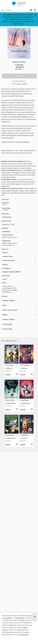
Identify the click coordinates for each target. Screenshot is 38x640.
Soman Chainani (11, 403)
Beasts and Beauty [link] (10, 400)
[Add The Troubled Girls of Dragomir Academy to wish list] (32, 374)
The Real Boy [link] (24, 435)
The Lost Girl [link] (9, 365)
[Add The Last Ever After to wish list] (17, 444)
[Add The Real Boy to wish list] (32, 444)
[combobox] (15, 10)
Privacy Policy (19, 618)
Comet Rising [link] (24, 400)
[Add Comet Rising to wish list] (32, 409)
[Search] (2, 10)
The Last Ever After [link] (10, 435)
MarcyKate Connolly (27, 403)
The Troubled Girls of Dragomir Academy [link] (25, 365)
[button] (19, 76)
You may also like (8, 341)
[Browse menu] (35, 10)
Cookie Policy (24, 635)
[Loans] (31, 10)
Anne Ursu (20, 65)
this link (12, 19)
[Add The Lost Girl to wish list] (17, 374)
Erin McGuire (20, 67)
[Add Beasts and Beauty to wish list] (17, 409)
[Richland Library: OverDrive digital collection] (19, 4)
